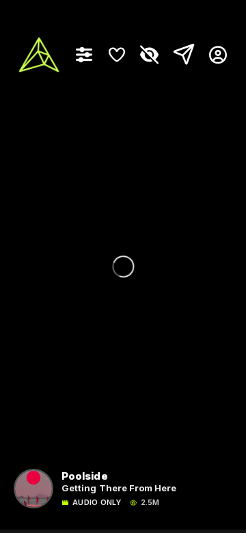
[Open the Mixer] (84, 55)
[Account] (213, 54)
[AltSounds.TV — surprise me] (39, 55)
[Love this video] (116, 55)
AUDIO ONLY (96, 502)
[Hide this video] (149, 55)
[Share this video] (181, 54)
